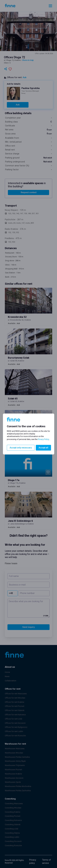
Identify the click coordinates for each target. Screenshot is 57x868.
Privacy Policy (43, 439)
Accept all (43, 447)
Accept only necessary (21, 447)
